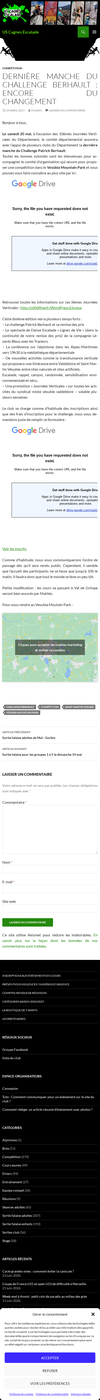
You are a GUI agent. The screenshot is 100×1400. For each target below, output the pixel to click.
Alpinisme (9, 1140)
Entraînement (12, 1182)
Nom (7, 862)
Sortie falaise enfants (17, 1224)
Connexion (10, 1088)
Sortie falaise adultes (17, 1215)
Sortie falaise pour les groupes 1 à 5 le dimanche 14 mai (42, 751)
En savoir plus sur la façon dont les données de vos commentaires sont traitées (50, 940)
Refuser (50, 1371)
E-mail (8, 881)
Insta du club (11, 1058)
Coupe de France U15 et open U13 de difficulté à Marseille (44, 1284)
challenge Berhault (20, 706)
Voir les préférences (50, 1383)
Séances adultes (13, 1207)
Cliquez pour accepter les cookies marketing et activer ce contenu (50, 647)
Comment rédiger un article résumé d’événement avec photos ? (47, 1109)
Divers (7, 1174)
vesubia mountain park (22, 712)
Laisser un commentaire (67, 110)
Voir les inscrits (14, 548)
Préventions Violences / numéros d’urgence (35, 984)
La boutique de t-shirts (19, 1010)
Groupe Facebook (15, 1050)
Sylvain (36, 110)
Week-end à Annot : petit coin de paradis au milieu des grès (44, 1296)
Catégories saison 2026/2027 (23, 1001)
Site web (9, 901)
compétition (50, 706)
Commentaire (14, 802)
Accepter (50, 1358)
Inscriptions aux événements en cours (31, 975)
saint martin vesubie (79, 706)
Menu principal (94, 32)
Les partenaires (13, 1019)
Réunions (9, 1199)
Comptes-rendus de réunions (24, 993)
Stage (6, 1241)
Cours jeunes (11, 1165)
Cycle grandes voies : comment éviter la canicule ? (38, 1271)
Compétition (12, 68)
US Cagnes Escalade (20, 31)
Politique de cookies (21, 1394)
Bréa (5, 1148)
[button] (93, 1314)
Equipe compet (13, 1190)
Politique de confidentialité (52, 1394)
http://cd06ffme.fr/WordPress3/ (51, 307)
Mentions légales (81, 1394)
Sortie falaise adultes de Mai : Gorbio (28, 735)
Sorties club (10, 1232)
